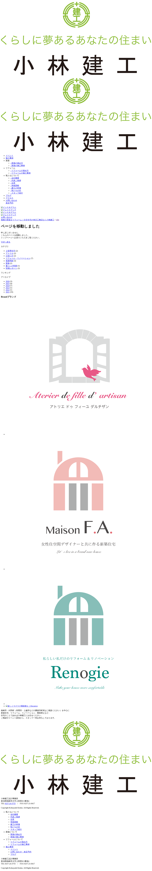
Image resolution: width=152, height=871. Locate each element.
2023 (8, 288)
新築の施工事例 (17, 837)
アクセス (9, 198)
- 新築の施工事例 (17, 166)
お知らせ (9, 256)
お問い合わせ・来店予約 (20, 852)
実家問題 (9, 261)
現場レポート (11, 268)
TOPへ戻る (5, 242)
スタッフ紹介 (16, 829)
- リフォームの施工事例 (20, 173)
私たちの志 (15, 827)
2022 (8, 290)
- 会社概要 (14, 178)
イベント (9, 156)
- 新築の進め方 (16, 163)
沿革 (12, 819)
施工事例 (9, 158)
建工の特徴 (15, 824)
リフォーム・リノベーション (18, 258)
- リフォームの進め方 (19, 171)
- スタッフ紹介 (16, 193)
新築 (8, 263)
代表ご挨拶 (15, 817)
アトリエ (9, 253)
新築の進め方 (16, 834)
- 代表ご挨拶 (15, 181)
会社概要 (14, 814)
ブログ (8, 195)
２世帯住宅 (10, 251)
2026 (8, 281)
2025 (8, 283)
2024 (8, 286)
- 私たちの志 (15, 190)
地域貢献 (14, 822)
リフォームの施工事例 (19, 844)
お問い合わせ (6, 217)
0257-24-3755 (10, 803)
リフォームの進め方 (19, 842)
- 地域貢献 (14, 186)
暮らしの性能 (11, 266)
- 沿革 (12, 183)
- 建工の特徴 (15, 188)
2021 (8, 292)
